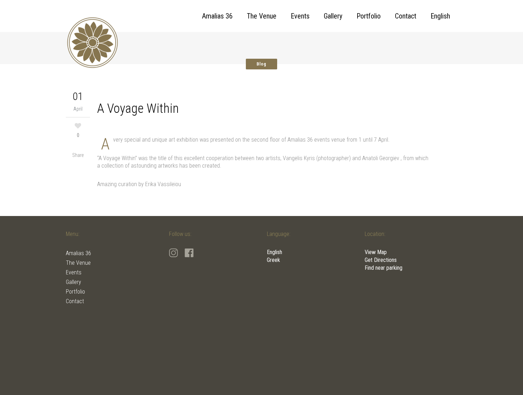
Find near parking (383, 267)
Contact (75, 301)
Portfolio (75, 291)
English (274, 252)
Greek (273, 260)
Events (73, 272)
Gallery (73, 282)
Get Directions (381, 260)
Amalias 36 (78, 253)
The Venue (78, 262)
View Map (376, 252)
